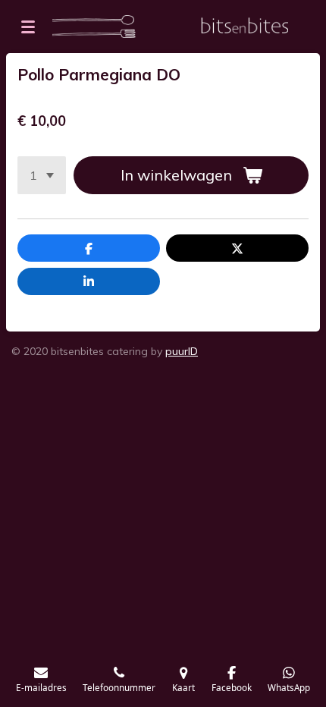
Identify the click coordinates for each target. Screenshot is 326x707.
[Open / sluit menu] (28, 26)
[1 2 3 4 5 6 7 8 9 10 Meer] (41, 175)
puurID (181, 351)
